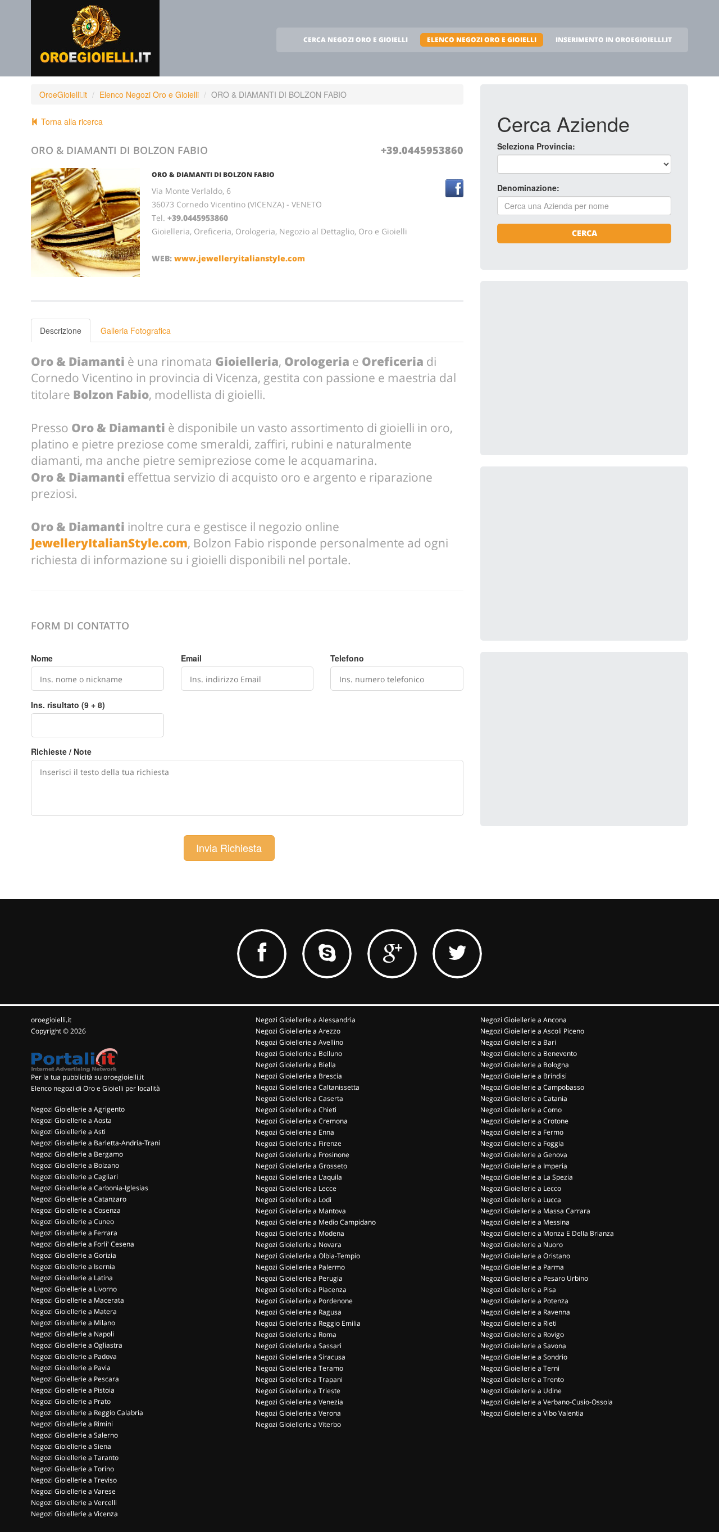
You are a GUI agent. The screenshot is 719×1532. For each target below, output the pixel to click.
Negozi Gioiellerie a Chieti (296, 1109)
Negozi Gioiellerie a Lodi (293, 1199)
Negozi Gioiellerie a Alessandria (306, 1020)
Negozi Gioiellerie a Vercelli (74, 1502)
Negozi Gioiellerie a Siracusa (300, 1357)
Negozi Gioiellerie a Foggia (522, 1143)
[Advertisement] (581, 368)
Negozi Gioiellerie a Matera (74, 1311)
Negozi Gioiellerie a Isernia (73, 1266)
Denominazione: (528, 187)
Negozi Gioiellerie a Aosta (71, 1120)
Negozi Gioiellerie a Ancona (523, 1020)
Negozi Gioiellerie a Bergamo (77, 1154)
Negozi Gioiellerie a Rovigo (522, 1334)
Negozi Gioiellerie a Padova (74, 1356)
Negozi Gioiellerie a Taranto (75, 1457)
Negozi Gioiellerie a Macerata (77, 1300)
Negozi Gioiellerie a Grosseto (301, 1166)
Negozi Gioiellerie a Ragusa (299, 1312)
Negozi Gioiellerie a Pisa (518, 1289)
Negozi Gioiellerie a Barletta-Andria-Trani (95, 1143)
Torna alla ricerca (71, 121)
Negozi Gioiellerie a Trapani (299, 1379)
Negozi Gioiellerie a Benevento (528, 1053)
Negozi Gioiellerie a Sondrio (523, 1357)
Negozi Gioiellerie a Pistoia (73, 1390)
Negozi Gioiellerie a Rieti (518, 1323)
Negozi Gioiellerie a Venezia (299, 1402)
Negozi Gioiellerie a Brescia (299, 1076)
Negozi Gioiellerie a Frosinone (302, 1154)
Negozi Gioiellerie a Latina (72, 1277)
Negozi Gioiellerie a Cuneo (72, 1221)
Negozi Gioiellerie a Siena (71, 1446)
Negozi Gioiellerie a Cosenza (76, 1210)
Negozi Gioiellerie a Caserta (299, 1098)
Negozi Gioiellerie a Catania (523, 1098)
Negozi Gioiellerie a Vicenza (74, 1514)
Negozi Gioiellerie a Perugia (299, 1278)
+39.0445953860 (422, 150)
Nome (42, 658)
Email (191, 658)
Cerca (584, 233)
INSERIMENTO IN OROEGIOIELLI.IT (614, 39)
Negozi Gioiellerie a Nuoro (521, 1244)
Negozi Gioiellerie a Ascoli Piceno (532, 1031)
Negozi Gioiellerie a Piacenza (301, 1289)
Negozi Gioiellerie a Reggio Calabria (87, 1412)
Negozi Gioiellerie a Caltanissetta (308, 1087)
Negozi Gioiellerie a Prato (71, 1401)
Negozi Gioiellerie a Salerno (74, 1435)
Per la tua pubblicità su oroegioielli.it (87, 1077)
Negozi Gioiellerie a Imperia (523, 1166)
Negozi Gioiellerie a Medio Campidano (316, 1222)
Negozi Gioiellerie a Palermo (300, 1267)
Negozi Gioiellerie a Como (521, 1109)
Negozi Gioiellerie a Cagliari (74, 1176)
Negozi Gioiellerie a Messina (525, 1222)
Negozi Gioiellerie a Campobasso (532, 1087)
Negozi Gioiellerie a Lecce (296, 1188)
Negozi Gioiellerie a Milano (73, 1322)
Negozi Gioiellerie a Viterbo (298, 1424)
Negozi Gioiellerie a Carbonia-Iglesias (89, 1188)
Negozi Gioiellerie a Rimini (72, 1424)
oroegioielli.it (51, 1020)
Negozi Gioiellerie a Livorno (74, 1289)
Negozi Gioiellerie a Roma (296, 1334)
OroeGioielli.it (63, 94)
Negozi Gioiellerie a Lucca (520, 1199)
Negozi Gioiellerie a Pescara (75, 1379)
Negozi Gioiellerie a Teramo (299, 1368)
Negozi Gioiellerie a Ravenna (525, 1312)
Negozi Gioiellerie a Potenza (524, 1301)
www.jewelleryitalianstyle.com (239, 258)
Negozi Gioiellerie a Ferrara (74, 1233)
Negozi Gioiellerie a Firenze (299, 1143)
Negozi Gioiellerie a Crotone (524, 1121)
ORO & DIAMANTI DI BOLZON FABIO (213, 174)
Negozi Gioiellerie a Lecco (520, 1188)
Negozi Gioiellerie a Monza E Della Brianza (547, 1233)
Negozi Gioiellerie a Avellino (299, 1042)
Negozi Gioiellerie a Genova (523, 1154)
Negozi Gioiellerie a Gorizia (73, 1255)
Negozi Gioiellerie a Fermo (521, 1132)
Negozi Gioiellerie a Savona (523, 1345)
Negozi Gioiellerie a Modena (300, 1233)
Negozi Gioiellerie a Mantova (301, 1211)
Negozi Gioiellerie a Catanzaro (78, 1199)
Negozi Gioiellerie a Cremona (302, 1121)
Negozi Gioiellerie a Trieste (298, 1390)
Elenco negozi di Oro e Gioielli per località (95, 1088)
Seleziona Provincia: (536, 146)
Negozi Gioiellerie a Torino (72, 1469)
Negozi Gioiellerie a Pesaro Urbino (534, 1278)
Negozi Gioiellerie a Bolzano (75, 1165)
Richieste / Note (61, 751)
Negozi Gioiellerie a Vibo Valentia (532, 1413)
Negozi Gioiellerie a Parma (522, 1267)
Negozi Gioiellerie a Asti (68, 1131)
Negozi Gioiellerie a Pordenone (304, 1301)
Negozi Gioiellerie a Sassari (299, 1345)
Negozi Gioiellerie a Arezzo (298, 1031)
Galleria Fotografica (136, 330)
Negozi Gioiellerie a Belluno (299, 1053)
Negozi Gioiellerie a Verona (298, 1413)
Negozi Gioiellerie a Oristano (525, 1256)
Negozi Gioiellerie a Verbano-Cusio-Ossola (546, 1402)
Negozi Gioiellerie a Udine (521, 1390)
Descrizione (60, 330)
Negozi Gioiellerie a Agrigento (78, 1109)
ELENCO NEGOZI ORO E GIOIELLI (481, 39)
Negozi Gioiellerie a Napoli (72, 1334)
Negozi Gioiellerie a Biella (296, 1064)
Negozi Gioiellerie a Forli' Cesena (82, 1244)
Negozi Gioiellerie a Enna (295, 1132)
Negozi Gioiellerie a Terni (519, 1368)
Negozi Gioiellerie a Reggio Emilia (308, 1323)
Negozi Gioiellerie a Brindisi (523, 1076)
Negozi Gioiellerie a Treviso (74, 1480)
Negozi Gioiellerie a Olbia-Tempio (308, 1256)
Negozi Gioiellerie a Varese (73, 1491)
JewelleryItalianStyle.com (109, 543)
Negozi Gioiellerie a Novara (299, 1244)
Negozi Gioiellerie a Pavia (71, 1367)
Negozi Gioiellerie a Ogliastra (76, 1345)
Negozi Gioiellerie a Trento (522, 1379)
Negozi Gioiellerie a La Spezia (526, 1177)
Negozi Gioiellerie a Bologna (524, 1064)
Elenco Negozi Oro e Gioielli (149, 94)
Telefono (347, 658)
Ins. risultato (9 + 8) (68, 704)
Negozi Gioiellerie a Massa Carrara (535, 1211)
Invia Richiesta (229, 847)
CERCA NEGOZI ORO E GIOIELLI (355, 39)
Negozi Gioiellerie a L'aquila (299, 1177)
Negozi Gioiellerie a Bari (518, 1042)
